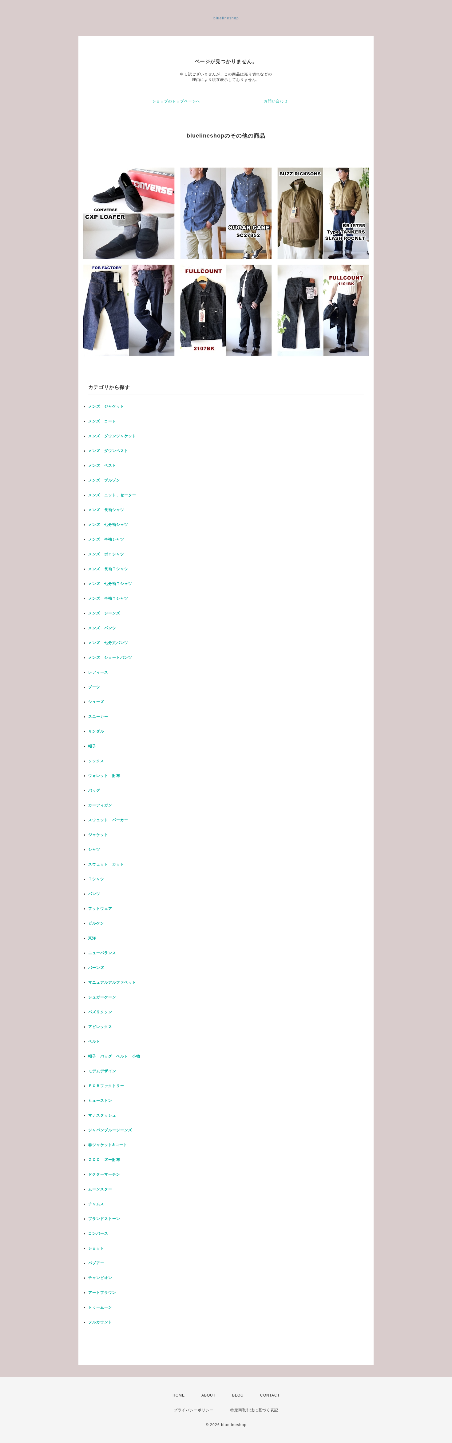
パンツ (94, 894)
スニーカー (98, 716)
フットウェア (100, 908)
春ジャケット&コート (107, 1145)
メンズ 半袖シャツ (106, 539)
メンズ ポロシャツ (106, 554)
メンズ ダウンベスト (108, 451)
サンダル (96, 731)
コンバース (98, 1233)
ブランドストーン (104, 1219)
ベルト (94, 1041)
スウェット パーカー (108, 820)
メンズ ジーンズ (104, 613)
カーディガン (100, 805)
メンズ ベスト (102, 465)
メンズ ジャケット (106, 406)
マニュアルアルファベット (112, 982)
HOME (178, 1395)
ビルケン (96, 923)
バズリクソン (100, 1012)
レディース (100, 672)
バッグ (94, 790)
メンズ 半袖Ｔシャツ (108, 598)
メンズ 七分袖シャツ (108, 524)
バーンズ (96, 967)
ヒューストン (100, 1100)
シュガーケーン (102, 997)
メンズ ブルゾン (104, 480)
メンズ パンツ (102, 628)
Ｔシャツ (96, 879)
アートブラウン (102, 1292)
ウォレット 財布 (104, 775)
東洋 (92, 938)
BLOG (238, 1395)
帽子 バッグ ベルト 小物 (114, 1056)
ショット (96, 1248)
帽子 (92, 746)
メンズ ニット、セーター (112, 495)
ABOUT (208, 1395)
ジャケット (98, 835)
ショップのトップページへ (176, 101)
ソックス (96, 761)
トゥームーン (100, 1307)
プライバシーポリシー (194, 1410)
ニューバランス (102, 953)
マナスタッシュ (102, 1115)
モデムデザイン (102, 1071)
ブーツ (94, 687)
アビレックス (100, 1027)
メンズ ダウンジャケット (112, 436)
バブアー (96, 1263)
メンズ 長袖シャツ (106, 510)
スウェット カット (106, 864)
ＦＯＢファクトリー (106, 1086)
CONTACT (270, 1395)
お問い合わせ (276, 101)
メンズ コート (102, 421)
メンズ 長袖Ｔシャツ (108, 569)
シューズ (96, 702)
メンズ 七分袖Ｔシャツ (110, 584)
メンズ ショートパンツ (110, 657)
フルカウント (100, 1322)
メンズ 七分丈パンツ (108, 643)
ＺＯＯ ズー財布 (104, 1159)
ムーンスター (100, 1189)
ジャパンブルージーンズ (110, 1130)
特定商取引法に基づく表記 (254, 1410)
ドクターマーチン (104, 1174)
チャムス (96, 1204)
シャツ (94, 849)
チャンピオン (100, 1278)
